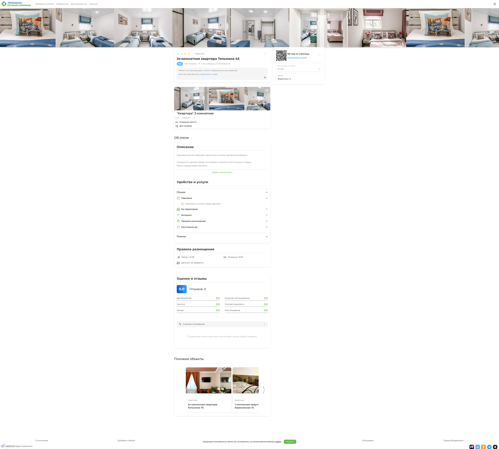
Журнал (93, 4)
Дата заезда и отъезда (286, 66)
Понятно (290, 442)
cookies (278, 442)
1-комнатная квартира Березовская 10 (248, 406)
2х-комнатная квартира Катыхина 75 (202, 406)
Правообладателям (453, 440)
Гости (280, 76)
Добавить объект (44, 4)
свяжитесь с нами (209, 74)
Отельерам (368, 440)
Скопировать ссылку (297, 57)
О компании (41, 440)
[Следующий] (264, 390)
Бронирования (79, 4)
